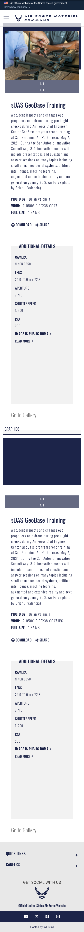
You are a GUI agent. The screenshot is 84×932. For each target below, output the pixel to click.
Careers (13, 864)
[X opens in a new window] (37, 917)
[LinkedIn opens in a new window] (26, 917)
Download (23, 224)
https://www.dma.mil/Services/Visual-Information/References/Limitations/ (39, 396)
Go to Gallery (23, 414)
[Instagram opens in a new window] (58, 917)
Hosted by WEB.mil (42, 926)
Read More (23, 341)
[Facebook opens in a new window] (47, 917)
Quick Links (16, 853)
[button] (17, 7)
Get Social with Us (42, 882)
